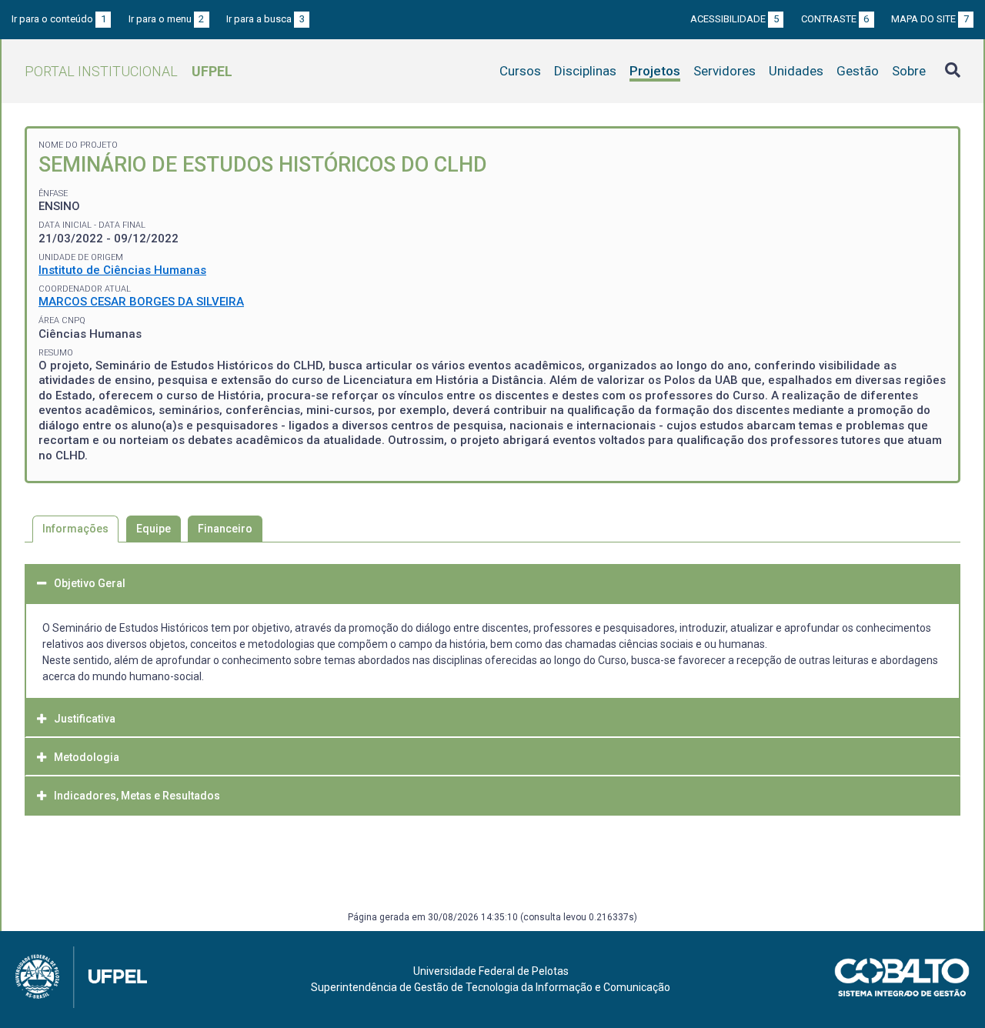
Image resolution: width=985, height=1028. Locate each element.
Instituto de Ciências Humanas (122, 270)
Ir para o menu (167, 19)
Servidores (724, 70)
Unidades (796, 70)
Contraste (835, 19)
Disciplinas (585, 70)
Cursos (520, 70)
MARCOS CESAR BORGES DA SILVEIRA (141, 302)
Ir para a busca (265, 19)
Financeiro (225, 528)
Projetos (654, 70)
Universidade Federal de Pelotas (491, 971)
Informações (75, 528)
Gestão (857, 70)
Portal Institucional (128, 71)
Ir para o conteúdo (59, 19)
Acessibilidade (734, 19)
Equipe (153, 528)
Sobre (909, 70)
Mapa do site (930, 19)
